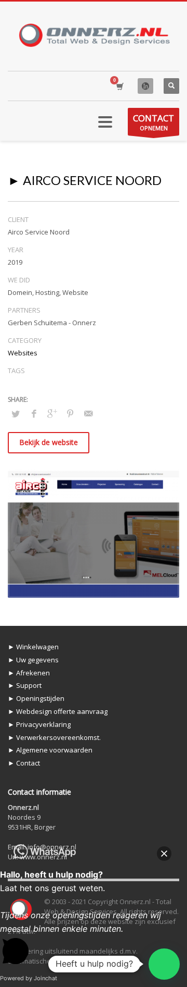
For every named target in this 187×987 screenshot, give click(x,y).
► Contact (24, 763)
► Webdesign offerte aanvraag (58, 711)
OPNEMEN (153, 122)
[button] (164, 964)
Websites (22, 352)
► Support (25, 685)
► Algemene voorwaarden (50, 750)
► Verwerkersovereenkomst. (54, 737)
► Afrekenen (29, 672)
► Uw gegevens (33, 659)
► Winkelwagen (33, 646)
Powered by (28, 978)
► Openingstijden (36, 698)
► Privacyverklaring (39, 724)
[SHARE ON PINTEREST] (70, 413)
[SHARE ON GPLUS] (52, 413)
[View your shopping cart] (119, 86)
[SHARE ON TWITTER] (15, 414)
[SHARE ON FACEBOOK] (34, 413)
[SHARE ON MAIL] (88, 413)
